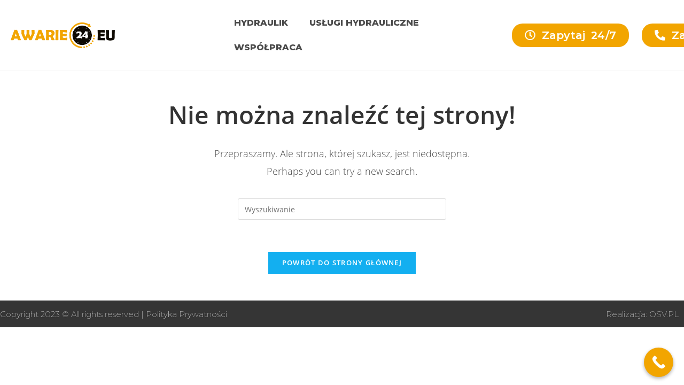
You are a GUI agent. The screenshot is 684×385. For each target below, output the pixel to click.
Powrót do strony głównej (342, 262)
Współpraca (268, 47)
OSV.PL (664, 314)
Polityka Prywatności (186, 314)
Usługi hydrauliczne (364, 23)
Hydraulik (261, 23)
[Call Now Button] (658, 362)
